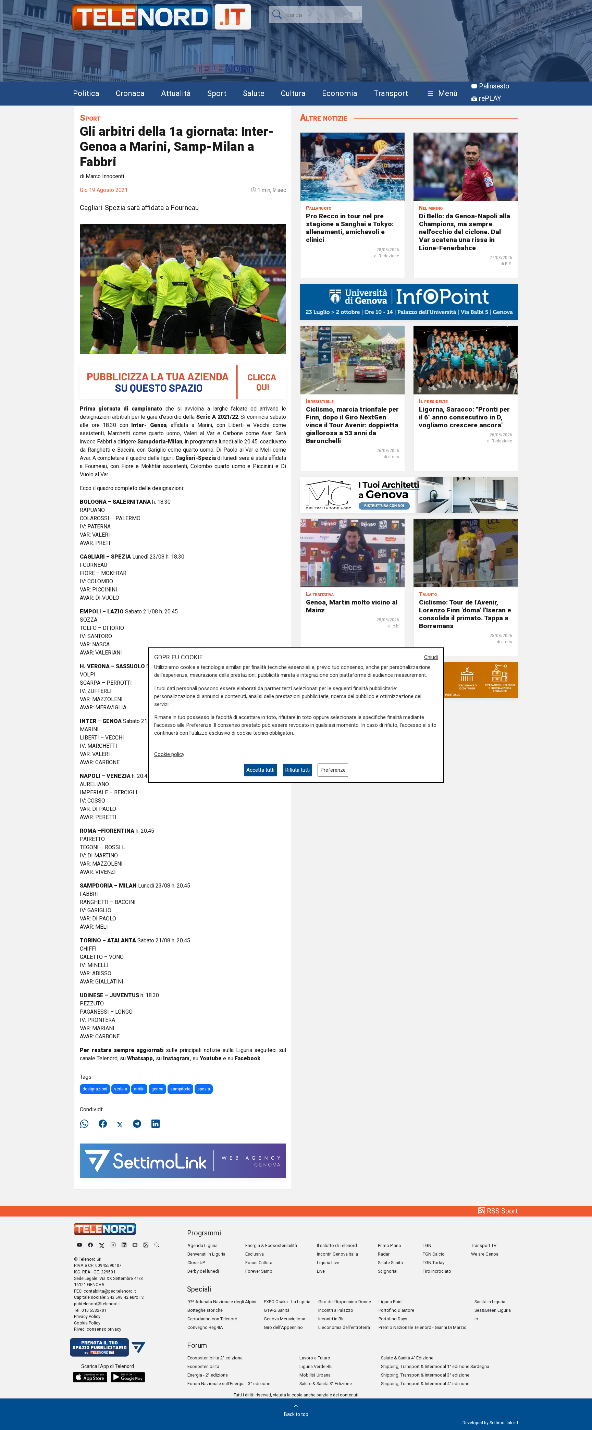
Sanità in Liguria (489, 1301)
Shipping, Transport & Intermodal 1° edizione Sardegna (435, 1366)
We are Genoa (484, 1254)
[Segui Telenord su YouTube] (79, 1245)
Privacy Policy (87, 1316)
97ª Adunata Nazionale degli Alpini (221, 1301)
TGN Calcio (434, 1254)
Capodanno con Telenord (212, 1318)
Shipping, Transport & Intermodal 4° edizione (425, 1383)
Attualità (176, 93)
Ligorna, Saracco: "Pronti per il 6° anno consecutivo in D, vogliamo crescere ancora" (464, 417)
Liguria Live (328, 1262)
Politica (86, 93)
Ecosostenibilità (203, 1366)
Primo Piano (389, 1245)
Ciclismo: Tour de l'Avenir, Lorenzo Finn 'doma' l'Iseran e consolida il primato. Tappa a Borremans (465, 614)
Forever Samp (258, 1271)
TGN (427, 1245)
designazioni (95, 1089)
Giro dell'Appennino (283, 1327)
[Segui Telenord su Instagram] (113, 1245)
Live (321, 1271)
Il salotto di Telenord (337, 1245)
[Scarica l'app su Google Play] (128, 1377)
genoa (157, 1089)
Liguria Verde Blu (316, 1366)
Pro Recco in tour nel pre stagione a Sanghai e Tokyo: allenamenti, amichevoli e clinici (350, 228)
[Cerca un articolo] (156, 1245)
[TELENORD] (105, 1229)
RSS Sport (501, 1211)
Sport (216, 93)
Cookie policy (169, 754)
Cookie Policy (87, 1322)
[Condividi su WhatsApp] (86, 1124)
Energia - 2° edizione (207, 1375)
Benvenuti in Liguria (206, 1254)
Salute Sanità (390, 1262)
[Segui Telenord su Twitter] (102, 1245)
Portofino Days (393, 1318)
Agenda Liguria (202, 1245)
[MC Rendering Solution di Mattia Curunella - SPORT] (409, 494)
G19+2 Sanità (276, 1310)
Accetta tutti (260, 770)
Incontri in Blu (331, 1318)
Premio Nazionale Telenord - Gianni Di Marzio (423, 1327)
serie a (120, 1089)
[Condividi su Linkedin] (155, 1124)
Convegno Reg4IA (205, 1327)
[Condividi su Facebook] (102, 1124)
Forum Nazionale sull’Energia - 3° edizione (228, 1383)
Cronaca (130, 93)
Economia (339, 93)
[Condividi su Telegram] (137, 1124)
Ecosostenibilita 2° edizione (215, 1357)
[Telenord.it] (107, 1347)
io (476, 1318)
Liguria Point (391, 1301)
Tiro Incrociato (437, 1271)
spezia (203, 1089)
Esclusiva (254, 1254)
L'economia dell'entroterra (344, 1327)
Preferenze (333, 770)
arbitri (139, 1089)
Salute (253, 93)
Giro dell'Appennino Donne (344, 1301)
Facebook (247, 1058)
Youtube (211, 1058)
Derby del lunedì (203, 1271)
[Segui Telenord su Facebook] (90, 1245)
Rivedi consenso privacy (97, 1329)
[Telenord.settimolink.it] (183, 381)
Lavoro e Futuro (314, 1357)
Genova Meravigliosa (284, 1318)
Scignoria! (387, 1271)
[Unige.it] (409, 301)
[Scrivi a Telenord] (135, 1245)
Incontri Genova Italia (337, 1254)
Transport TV (483, 1245)
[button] (441, 93)
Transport (391, 93)
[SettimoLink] (183, 1160)
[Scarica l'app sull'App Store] (90, 1377)
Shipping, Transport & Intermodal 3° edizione (425, 1375)
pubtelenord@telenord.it (97, 1303)
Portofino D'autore (396, 1310)
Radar (384, 1254)
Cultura (293, 93)
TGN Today (433, 1262)
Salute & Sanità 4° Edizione (407, 1357)
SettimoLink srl (504, 1422)
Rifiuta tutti (297, 770)
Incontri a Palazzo (335, 1310)
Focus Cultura (258, 1262)
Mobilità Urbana (315, 1375)
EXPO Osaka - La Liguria (287, 1301)
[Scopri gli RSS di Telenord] (145, 1245)
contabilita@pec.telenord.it (110, 1291)
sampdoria (180, 1089)
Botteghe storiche (205, 1310)
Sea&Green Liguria (492, 1310)
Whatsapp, (141, 1058)
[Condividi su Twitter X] (120, 1124)
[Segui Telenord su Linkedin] (124, 1245)
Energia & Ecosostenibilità (271, 1245)
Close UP (196, 1262)
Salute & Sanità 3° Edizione (325, 1383)
